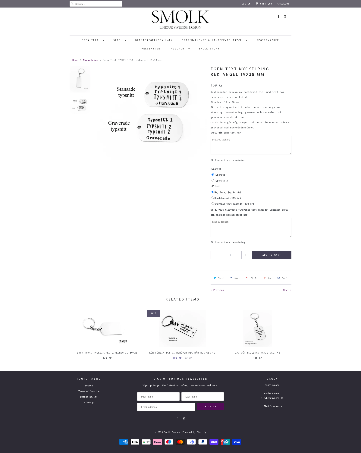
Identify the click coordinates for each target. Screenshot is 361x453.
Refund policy (88, 396)
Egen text (91, 40)
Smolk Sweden (172, 432)
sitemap (88, 402)
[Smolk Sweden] (180, 21)
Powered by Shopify (194, 432)
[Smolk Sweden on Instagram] (285, 16)
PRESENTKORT (152, 48)
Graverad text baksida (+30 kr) (234, 204)
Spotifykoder (268, 40)
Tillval (215, 186)
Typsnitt (216, 169)
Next (286, 290)
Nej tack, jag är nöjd (228, 192)
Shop (118, 40)
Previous (218, 290)
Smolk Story (209, 48)
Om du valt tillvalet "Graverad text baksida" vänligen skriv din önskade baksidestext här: (249, 212)
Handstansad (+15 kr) (228, 198)
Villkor (178, 48)
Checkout (284, 4)
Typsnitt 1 (221, 174)
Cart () (265, 4)
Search (89, 385)
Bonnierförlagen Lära (154, 40)
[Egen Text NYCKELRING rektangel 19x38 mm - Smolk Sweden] (152, 113)
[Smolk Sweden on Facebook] (278, 16)
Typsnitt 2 (221, 180)
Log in (246, 4)
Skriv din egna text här (226, 132)
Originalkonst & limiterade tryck (213, 40)
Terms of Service (88, 391)
